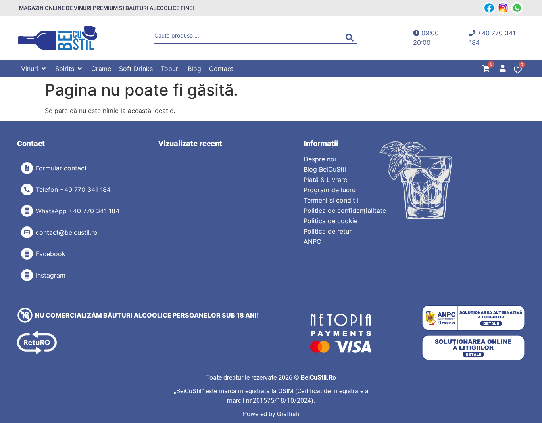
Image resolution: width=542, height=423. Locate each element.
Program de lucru (330, 190)
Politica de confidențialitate (345, 210)
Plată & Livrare (325, 180)
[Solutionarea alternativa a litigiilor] (473, 318)
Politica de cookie (330, 221)
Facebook (50, 254)
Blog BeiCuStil (325, 169)
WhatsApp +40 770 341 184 (77, 211)
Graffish (288, 414)
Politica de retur (328, 231)
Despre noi (320, 159)
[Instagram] (27, 275)
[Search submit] (351, 38)
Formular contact (61, 168)
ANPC (312, 241)
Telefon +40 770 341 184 (73, 189)
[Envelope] (27, 232)
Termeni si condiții (331, 200)
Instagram (50, 275)
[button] (34, 68)
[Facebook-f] (27, 254)
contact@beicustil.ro (67, 232)
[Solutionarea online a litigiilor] (473, 348)
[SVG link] (57, 38)
